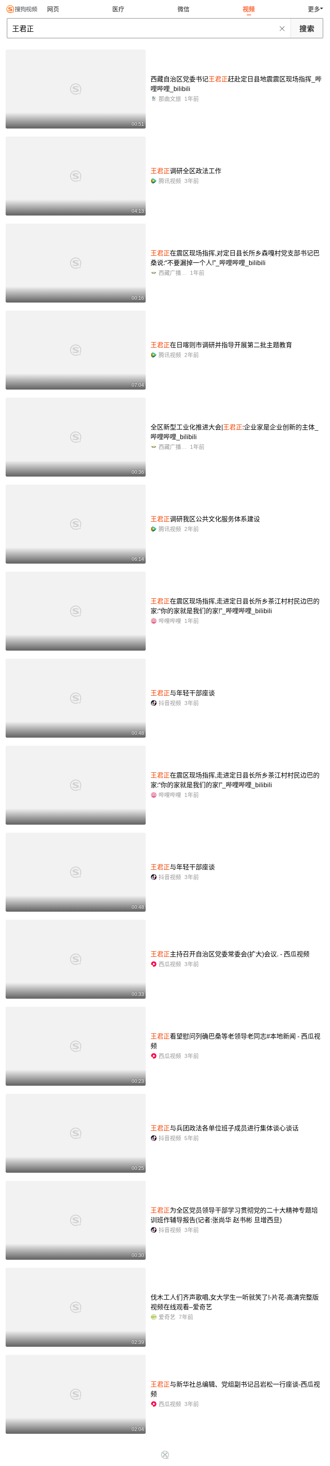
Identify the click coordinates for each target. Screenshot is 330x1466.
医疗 (118, 9)
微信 (183, 9)
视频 (249, 9)
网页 (53, 9)
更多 (314, 9)
